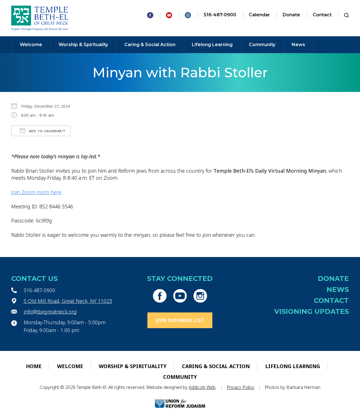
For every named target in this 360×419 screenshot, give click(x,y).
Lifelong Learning (212, 44)
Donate (291, 14)
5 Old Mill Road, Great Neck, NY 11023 (68, 301)
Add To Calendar (45, 131)
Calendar (259, 14)
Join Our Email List (180, 320)
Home (34, 366)
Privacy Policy (240, 387)
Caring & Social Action (150, 44)
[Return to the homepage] (39, 18)
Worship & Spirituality (83, 44)
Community (262, 44)
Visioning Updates (311, 311)
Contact (322, 14)
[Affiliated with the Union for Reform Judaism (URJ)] (180, 398)
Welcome (31, 44)
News (298, 44)
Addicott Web (202, 387)
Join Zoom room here (36, 192)
